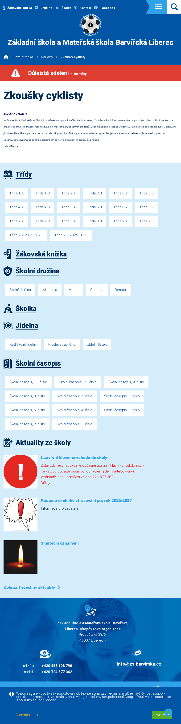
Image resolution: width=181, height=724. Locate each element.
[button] (168, 712)
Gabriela (96, 290)
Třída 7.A (16, 221)
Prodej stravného (61, 344)
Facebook (107, 8)
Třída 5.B (95, 207)
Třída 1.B (43, 193)
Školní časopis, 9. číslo (126, 382)
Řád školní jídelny (23, 344)
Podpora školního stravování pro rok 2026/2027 (86, 500)
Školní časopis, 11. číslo (28, 382)
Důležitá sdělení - (57, 73)
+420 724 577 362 (57, 672)
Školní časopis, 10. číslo (78, 382)
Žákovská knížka (19, 8)
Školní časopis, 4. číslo (74, 410)
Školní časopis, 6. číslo (122, 396)
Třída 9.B (147, 221)
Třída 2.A (69, 193)
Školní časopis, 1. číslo (74, 424)
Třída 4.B (43, 207)
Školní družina (20, 290)
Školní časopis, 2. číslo (27, 424)
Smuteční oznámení (60, 543)
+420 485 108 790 (57, 666)
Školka (66, 8)
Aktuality (47, 57)
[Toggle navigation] (158, 7)
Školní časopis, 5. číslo (27, 410)
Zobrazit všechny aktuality (29, 587)
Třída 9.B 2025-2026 (70, 235)
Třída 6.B (147, 207)
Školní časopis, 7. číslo (74, 396)
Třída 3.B (147, 193)
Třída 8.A (69, 221)
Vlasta (73, 290)
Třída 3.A (120, 193)
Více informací (27, 714)
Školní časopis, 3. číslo (122, 410)
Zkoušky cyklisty (73, 57)
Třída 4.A (16, 207)
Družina (46, 8)
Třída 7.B (43, 221)
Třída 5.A (69, 207)
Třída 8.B (95, 221)
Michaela (50, 290)
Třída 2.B (95, 193)
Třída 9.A (120, 221)
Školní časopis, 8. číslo (27, 396)
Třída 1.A (16, 193)
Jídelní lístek (97, 344)
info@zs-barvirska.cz (139, 664)
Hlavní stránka (22, 57)
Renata (120, 290)
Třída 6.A (120, 207)
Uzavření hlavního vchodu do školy (74, 457)
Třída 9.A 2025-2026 (26, 235)
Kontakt (85, 8)
